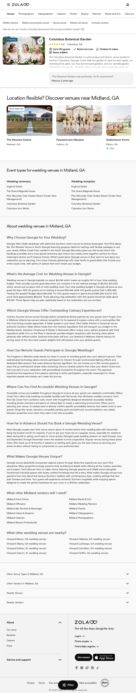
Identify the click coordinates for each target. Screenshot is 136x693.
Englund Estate (14, 186)
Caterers (61, 13)
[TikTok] (97, 668)
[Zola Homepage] (20, 4)
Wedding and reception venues (35, 22)
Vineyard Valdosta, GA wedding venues (89, 539)
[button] (40, 41)
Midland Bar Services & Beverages (24, 508)
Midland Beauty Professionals (22, 522)
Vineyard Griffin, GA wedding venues (88, 553)
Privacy (30, 683)
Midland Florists (77, 508)
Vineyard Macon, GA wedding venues (26, 539)
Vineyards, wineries (99, 22)
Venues (11, 13)
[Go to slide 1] (18, 63)
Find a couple (82, 641)
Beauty (84, 13)
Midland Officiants (16, 504)
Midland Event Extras (18, 499)
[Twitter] (87, 668)
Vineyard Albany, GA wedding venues (26, 543)
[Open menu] (9, 5)
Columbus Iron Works (18, 208)
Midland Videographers (81, 513)
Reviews (11, 635)
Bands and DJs (113, 13)
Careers (11, 640)
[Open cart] (127, 5)
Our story (11, 629)
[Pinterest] (81, 668)
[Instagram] (92, 668)
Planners (96, 13)
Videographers (45, 13)
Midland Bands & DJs (80, 499)
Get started (84, 657)
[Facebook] (76, 668)
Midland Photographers (81, 517)
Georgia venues (59, 22)
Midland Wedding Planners (83, 504)
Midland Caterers (16, 517)
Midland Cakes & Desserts (20, 513)
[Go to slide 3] (23, 63)
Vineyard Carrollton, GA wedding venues (90, 548)
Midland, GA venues (79, 22)
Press (9, 645)
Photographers (26, 13)
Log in (78, 636)
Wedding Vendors (10, 22)
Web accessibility (88, 683)
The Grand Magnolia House (21, 191)
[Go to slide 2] (21, 63)
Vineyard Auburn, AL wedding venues (26, 553)
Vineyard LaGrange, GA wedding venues (90, 543)
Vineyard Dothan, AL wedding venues (26, 548)
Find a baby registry (85, 646)
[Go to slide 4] (26, 63)
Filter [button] (71, 685)
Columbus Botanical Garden (21, 203)
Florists (73, 13)
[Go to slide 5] (29, 63)
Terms (41, 683)
